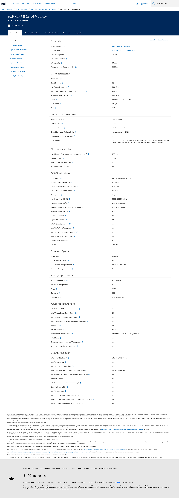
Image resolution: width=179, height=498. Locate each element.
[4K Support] (61, 195)
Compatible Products (51, 33)
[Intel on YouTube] (40, 476)
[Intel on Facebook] (24, 476)
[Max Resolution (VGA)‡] (69, 211)
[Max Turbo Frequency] (69, 87)
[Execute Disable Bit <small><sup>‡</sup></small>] (68, 387)
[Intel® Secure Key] (65, 362)
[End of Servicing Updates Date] (75, 132)
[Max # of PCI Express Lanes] (73, 269)
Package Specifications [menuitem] (17, 67)
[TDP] (56, 108)
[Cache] (57, 99)
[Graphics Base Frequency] (71, 182)
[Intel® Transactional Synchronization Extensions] (87, 321)
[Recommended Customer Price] (76, 67)
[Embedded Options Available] (74, 136)
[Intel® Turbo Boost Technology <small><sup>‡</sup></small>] (76, 313)
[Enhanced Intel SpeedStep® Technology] (82, 342)
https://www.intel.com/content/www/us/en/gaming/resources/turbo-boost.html (104, 449)
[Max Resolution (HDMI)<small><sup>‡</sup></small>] (70, 199)
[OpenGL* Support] (66, 220)
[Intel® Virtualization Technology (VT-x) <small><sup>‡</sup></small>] (82, 395)
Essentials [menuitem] (13, 41)
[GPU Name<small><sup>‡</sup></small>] (61, 178)
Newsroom (56, 469)
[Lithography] (61, 63)
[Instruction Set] (63, 329)
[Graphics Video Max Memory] (74, 191)
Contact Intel (45, 469)
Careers (73, 469)
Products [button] (15, 4)
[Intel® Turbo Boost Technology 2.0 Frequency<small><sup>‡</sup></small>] (86, 91)
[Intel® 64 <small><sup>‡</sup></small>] (60, 325)
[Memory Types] (63, 158)
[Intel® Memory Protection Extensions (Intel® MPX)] (89, 374)
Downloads (67, 33)
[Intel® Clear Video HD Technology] (77, 232)
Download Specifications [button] (159, 40)
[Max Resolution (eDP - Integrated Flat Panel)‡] (86, 207)
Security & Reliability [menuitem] (16, 76)
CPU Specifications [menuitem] (16, 45)
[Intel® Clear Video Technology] (74, 236)
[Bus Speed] (60, 104)
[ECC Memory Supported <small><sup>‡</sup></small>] (72, 166)
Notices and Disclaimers (60, 487)
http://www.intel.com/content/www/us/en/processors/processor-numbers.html (122, 429)
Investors (65, 469)
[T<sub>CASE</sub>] (57, 289)
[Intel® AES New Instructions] (73, 366)
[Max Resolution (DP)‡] (68, 203)
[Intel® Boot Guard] (65, 391)
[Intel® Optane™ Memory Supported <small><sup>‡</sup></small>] (80, 309)
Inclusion (102, 469)
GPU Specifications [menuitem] (16, 58)
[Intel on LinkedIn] (34, 476)
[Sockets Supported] (67, 280)
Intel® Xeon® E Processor (121, 46)
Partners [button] (63, 4)
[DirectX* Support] (65, 215)
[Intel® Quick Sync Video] (70, 224)
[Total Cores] (61, 79)
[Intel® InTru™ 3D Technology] (73, 228)
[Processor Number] (66, 59)
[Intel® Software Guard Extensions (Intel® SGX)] (86, 370)
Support (78, 33)
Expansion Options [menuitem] (16, 63)
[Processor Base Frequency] (72, 95)
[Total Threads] (63, 83)
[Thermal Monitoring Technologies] (77, 346)
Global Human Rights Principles (151, 487)
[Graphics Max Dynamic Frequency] (77, 186)
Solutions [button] (37, 4)
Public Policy (112, 469)
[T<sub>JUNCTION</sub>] (59, 293)
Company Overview (30, 469)
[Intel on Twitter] (29, 476)
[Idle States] (60, 338)
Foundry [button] (73, 4)
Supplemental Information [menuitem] (18, 50)
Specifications (15, 33)
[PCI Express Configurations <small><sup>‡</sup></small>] (73, 265)
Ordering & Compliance (32, 33)
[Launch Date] (62, 124)
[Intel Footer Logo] (12, 479)
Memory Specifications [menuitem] (17, 54)
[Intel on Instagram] (45, 476)
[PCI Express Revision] (68, 260)
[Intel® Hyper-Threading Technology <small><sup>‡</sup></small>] (79, 317)
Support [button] (26, 4)
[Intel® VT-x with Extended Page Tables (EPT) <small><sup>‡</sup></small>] (87, 403)
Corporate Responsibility (87, 469)
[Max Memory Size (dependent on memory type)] (88, 154)
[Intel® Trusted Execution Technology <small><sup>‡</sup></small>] (80, 383)
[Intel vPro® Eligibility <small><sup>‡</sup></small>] (68, 358)
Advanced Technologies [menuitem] (17, 71)
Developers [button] (50, 4)
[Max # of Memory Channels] (72, 162)
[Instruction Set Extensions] (72, 334)
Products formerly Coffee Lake (123, 50)
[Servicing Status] (65, 128)
